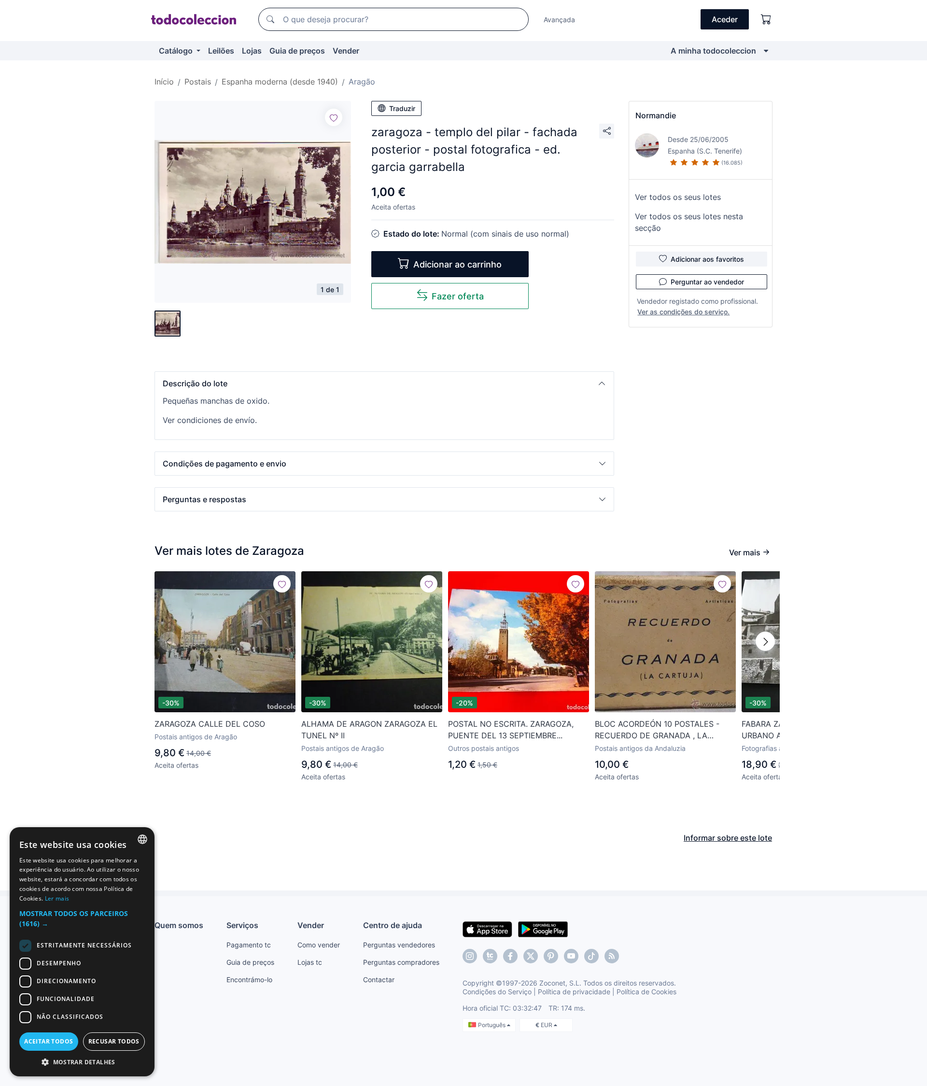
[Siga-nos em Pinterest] (551, 956)
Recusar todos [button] (114, 1041)
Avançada (559, 19)
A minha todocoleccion (713, 51)
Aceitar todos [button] (48, 1041)
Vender (346, 51)
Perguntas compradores (401, 962)
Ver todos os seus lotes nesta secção (689, 222)
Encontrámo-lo (249, 979)
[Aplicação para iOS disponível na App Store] (487, 928)
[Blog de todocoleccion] (611, 956)
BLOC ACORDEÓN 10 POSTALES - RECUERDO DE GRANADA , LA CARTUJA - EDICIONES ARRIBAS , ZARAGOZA (657, 730)
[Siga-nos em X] (530, 956)
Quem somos (178, 925)
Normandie (655, 115)
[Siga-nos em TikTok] (591, 956)
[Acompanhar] (333, 117)
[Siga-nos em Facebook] (510, 956)
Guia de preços (297, 51)
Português (492, 1025)
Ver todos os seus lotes (678, 197)
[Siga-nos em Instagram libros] (490, 956)
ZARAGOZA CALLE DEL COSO (209, 724)
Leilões (221, 51)
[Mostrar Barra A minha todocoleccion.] (766, 50)
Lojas (252, 51)
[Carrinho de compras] (766, 19)
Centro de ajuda (392, 925)
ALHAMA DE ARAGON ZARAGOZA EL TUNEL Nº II (369, 729)
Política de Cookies (646, 991)
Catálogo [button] (177, 51)
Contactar (378, 979)
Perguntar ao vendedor (707, 282)
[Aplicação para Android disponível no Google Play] (543, 928)
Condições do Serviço (497, 991)
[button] (384, 383)
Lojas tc (309, 962)
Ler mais (57, 898)
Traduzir (402, 108)
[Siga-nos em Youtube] (571, 956)
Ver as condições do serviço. (683, 312)
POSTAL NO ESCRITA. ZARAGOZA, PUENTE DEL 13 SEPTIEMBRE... (511, 729)
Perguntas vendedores (399, 945)
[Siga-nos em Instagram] (470, 956)
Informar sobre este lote (728, 838)
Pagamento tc (248, 945)
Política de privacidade (574, 991)
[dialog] (82, 951)
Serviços (242, 925)
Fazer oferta (458, 296)
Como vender (318, 945)
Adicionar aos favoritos (707, 259)
